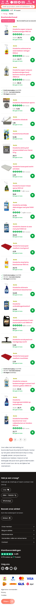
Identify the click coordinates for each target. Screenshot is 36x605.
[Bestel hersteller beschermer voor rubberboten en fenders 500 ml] (32, 432)
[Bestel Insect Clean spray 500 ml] (32, 195)
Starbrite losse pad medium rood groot (21, 247)
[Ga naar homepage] (17, 2)
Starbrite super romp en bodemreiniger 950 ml (22, 30)
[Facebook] (6, 568)
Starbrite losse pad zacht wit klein (23, 168)
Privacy (3, 592)
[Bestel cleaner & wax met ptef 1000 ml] (32, 236)
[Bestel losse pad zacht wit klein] (32, 176)
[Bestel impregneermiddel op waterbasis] (32, 408)
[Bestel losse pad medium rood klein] (32, 362)
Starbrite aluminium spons (24, 103)
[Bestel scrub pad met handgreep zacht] (32, 346)
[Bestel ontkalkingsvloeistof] (32, 310)
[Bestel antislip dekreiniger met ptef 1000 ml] (32, 216)
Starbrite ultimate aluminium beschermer (22, 288)
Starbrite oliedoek (20, 120)
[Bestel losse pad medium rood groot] (32, 252)
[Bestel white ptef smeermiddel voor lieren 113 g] (32, 156)
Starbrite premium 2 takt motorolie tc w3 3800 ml (23, 321)
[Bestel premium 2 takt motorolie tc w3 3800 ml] (32, 329)
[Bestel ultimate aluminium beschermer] (32, 294)
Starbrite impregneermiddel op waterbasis (22, 402)
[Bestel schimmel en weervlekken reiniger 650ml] (32, 60)
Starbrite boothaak (21, 134)
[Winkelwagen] (33, 2)
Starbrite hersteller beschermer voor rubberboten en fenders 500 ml (22, 422)
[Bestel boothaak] (32, 138)
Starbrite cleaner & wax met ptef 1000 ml (22, 228)
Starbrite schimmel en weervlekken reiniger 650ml (22, 50)
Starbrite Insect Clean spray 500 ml (22, 187)
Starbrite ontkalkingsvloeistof (21, 305)
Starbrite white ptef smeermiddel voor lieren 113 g (23, 150)
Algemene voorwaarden (9, 589)
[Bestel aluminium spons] (32, 109)
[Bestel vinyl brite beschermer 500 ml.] (32, 269)
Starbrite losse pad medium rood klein (20, 357)
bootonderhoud (8, 21)
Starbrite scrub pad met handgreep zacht (22, 340)
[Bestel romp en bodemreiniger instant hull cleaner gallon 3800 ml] (32, 390)
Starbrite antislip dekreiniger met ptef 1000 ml (23, 207)
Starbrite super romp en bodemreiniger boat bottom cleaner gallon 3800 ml (22, 73)
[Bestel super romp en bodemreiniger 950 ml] (32, 38)
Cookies (3, 595)
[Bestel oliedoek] (32, 124)
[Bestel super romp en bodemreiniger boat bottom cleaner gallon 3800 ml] (32, 84)
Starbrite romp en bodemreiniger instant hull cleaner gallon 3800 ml (24, 383)
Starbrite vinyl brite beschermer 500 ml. (21, 263)
